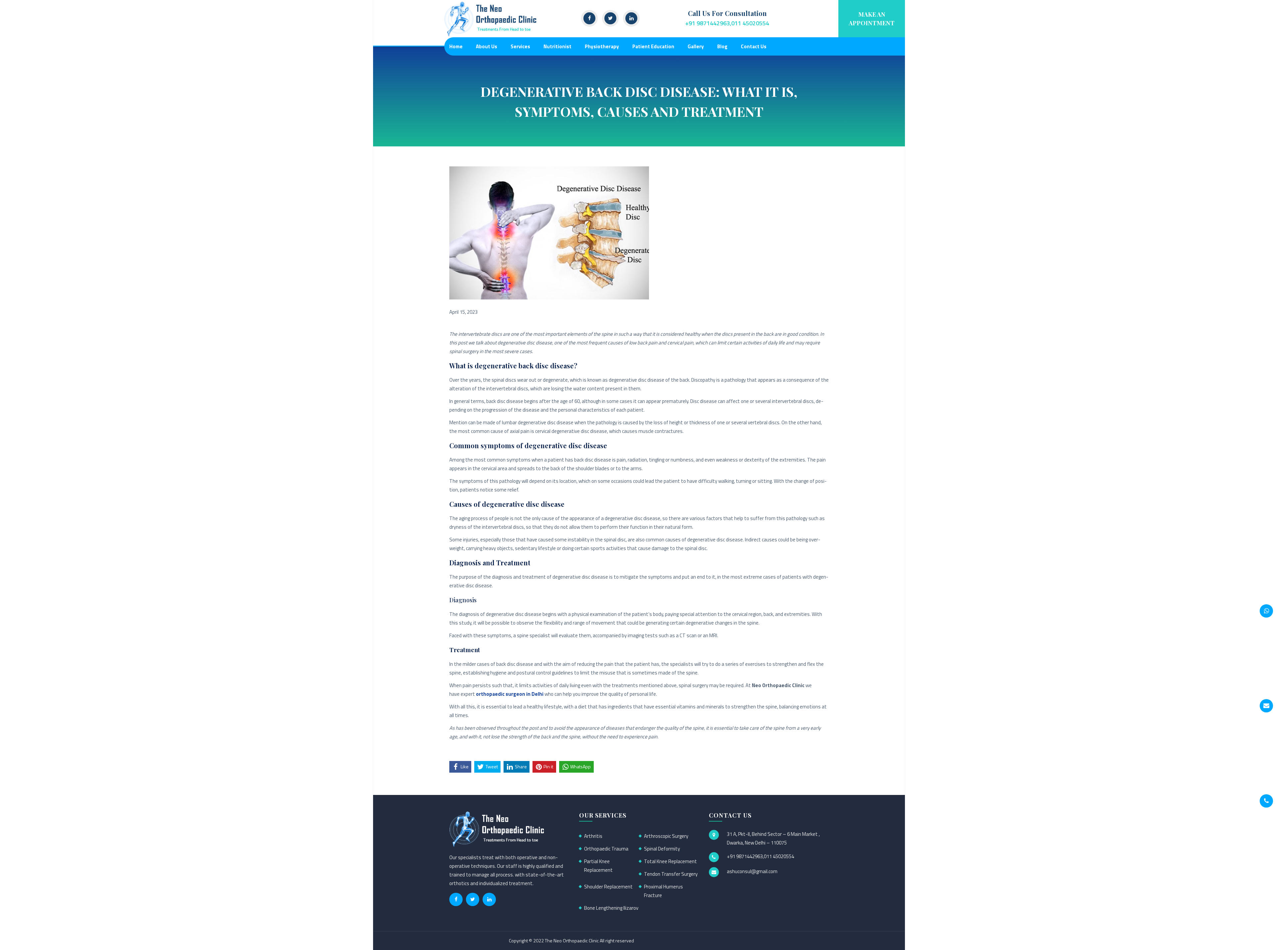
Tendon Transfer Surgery (671, 874)
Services (520, 46)
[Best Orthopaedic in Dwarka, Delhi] (490, 19)
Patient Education (653, 46)
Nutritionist (557, 46)
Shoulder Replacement (608, 886)
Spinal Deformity (662, 849)
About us (486, 46)
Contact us (753, 46)
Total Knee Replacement (670, 861)
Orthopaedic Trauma (606, 849)
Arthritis (593, 836)
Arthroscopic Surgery (666, 836)
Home (456, 46)
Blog (722, 46)
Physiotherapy (602, 46)
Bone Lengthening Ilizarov (611, 908)
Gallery (696, 46)
